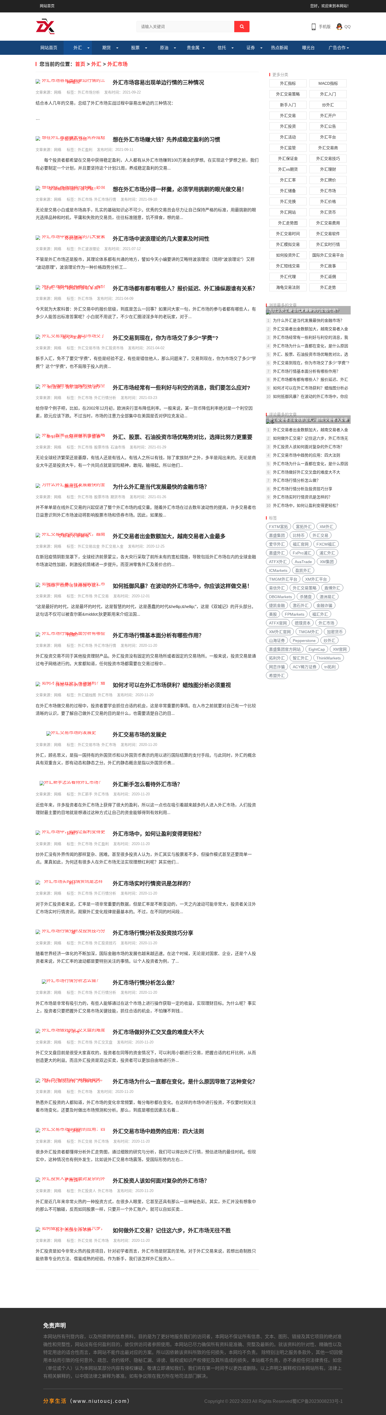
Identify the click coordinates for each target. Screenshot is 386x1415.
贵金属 (193, 47)
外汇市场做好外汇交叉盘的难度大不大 (158, 1032)
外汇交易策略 (288, 94)
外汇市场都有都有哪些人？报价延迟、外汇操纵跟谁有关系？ (185, 289)
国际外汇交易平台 (328, 255)
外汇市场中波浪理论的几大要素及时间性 (161, 239)
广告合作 (337, 47)
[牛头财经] (45, 26)
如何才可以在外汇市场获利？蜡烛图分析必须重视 (172, 685)
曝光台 (308, 47)
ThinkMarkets (328, 658)
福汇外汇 (320, 614)
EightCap (317, 649)
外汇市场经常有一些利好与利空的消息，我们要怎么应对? (181, 388)
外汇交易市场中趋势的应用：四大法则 (158, 1131)
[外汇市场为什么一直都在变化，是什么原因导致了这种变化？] (71, 1080)
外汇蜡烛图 (87, 695)
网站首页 (47, 6)
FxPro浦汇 (302, 553)
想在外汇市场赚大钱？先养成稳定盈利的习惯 (166, 140)
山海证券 (277, 640)
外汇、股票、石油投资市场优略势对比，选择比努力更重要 (182, 437)
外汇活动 (288, 137)
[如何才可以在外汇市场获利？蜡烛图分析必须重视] (71, 684)
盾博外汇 (332, 588)
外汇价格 (328, 201)
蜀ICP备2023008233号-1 (317, 1401)
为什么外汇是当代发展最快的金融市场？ (161, 487)
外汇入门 (328, 94)
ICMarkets (278, 570)
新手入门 (288, 105)
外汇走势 (328, 287)
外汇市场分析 (89, 92)
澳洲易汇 (327, 596)
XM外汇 (326, 526)
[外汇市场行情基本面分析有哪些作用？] (71, 634)
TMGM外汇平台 (283, 579)
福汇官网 (301, 544)
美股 (273, 614)
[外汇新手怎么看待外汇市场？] (71, 783)
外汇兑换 (288, 201)
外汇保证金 (288, 158)
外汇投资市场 (112, 348)
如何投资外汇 (288, 255)
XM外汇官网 (280, 632)
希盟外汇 (277, 675)
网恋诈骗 (277, 667)
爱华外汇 (277, 544)
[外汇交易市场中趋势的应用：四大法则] (71, 1130)
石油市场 (117, 447)
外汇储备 (288, 190)
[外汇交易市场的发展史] (71, 733)
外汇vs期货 (288, 169)
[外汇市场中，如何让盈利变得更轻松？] (71, 832)
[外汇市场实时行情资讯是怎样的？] (71, 882)
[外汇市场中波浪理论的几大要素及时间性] (71, 237)
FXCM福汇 (326, 544)
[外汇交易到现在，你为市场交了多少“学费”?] (71, 337)
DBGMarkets (280, 596)
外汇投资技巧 (105, 943)
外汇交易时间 (288, 233)
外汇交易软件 (328, 233)
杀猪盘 (306, 596)
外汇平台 (328, 137)
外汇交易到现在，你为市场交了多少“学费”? (165, 338)
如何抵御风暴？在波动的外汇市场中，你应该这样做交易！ (182, 586)
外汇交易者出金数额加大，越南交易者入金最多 (169, 536)
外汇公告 (328, 126)
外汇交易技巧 (328, 158)
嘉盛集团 (277, 535)
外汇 (77, 47)
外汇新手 (85, 794)
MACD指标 (328, 83)
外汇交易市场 (89, 348)
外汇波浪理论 (89, 249)
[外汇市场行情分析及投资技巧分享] (71, 932)
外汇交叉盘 (103, 1042)
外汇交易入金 (112, 546)
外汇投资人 (87, 1191)
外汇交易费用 (328, 223)
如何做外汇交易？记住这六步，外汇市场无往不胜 (172, 1231)
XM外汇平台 (316, 579)
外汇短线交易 (288, 266)
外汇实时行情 (328, 244)
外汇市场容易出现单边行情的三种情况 (158, 83)
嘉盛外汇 (277, 553)
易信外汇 (277, 588)
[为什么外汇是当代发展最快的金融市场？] (71, 485)
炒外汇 (328, 105)
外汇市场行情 (105, 199)
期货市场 (117, 497)
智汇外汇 (301, 658)
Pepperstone (304, 640)
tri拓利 (330, 667)
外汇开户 (328, 115)
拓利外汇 (277, 658)
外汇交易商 (328, 148)
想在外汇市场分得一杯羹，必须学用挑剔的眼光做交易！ (180, 189)
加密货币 (335, 632)
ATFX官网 (278, 623)
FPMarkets (294, 614)
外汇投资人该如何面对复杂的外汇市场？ (161, 1181)
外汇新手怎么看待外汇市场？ (148, 784)
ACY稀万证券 (304, 667)
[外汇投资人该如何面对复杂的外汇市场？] (71, 1179)
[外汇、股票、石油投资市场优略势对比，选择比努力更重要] (71, 436)
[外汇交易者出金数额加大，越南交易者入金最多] (71, 535)
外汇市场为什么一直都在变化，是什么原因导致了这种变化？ (185, 1082)
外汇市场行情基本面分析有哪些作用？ (158, 636)
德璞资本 (303, 623)
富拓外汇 (304, 526)
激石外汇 (301, 605)
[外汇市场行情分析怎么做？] (71, 981)
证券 (250, 47)
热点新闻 (279, 47)
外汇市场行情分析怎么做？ (145, 983)
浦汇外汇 (327, 553)
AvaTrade (303, 561)
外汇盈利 (85, 149)
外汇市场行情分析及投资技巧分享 (153, 933)
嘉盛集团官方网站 (285, 649)
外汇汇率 (288, 180)
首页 (80, 64)
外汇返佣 (328, 276)
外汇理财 (328, 169)
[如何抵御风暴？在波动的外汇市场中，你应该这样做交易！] (71, 585)
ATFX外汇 (278, 561)
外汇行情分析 (105, 398)
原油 (164, 47)
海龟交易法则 (288, 287)
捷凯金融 (277, 605)
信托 (222, 47)
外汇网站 (288, 212)
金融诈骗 (324, 605)
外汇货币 (328, 212)
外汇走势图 (288, 223)
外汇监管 (288, 148)
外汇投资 (288, 126)
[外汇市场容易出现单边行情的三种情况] (71, 81)
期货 (106, 47)
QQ (347, 26)
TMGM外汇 (309, 632)
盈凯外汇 (303, 570)
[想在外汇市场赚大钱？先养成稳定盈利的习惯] (71, 138)
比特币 (299, 535)
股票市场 (101, 447)
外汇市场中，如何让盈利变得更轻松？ (158, 834)
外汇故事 (328, 266)
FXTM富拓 (278, 526)
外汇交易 (101, 596)
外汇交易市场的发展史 (139, 735)
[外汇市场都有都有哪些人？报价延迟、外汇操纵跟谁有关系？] (71, 287)
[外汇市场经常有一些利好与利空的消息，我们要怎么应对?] (71, 386)
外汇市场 (117, 64)
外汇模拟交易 (288, 244)
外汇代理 (288, 276)
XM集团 (327, 561)
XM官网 (340, 649)
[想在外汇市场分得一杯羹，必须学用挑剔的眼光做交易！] (71, 188)
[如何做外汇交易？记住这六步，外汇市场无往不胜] (71, 1229)
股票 (135, 47)
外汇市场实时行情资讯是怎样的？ (153, 884)
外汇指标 (288, 83)
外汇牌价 (328, 180)
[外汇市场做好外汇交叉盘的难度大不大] (71, 1031)
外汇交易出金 (89, 546)
